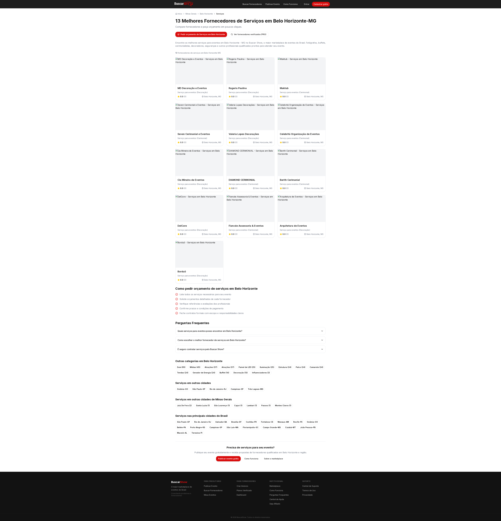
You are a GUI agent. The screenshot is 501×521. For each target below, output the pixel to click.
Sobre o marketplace (273, 459)
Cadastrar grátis (321, 4)
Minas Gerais (191, 14)
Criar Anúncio (242, 486)
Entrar (306, 4)
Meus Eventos (210, 495)
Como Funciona (290, 4)
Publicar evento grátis (228, 459)
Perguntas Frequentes (279, 495)
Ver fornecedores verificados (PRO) (250, 34)
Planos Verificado (244, 490)
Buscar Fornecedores (252, 4)
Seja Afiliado (275, 504)
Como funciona (251, 459)
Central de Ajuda (277, 499)
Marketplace (275, 486)
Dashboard (241, 495)
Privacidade (307, 495)
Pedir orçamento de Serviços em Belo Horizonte (203, 34)
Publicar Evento (273, 4)
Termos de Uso (309, 490)
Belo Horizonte (206, 14)
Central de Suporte (310, 486)
